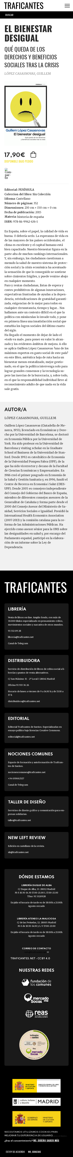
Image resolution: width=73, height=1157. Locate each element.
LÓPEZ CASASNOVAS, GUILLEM (27, 73)
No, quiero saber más (46, 1140)
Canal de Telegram (18, 643)
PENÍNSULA (26, 189)
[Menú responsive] (67, 5)
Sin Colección (41, 194)
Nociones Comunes (30, 754)
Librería (17, 609)
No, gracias (34, 1151)
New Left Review (27, 838)
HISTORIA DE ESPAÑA (30, 217)
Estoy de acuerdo (15, 1151)
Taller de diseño (27, 802)
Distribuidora (24, 661)
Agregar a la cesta (33, 154)
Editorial (18, 719)
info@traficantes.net (36, 952)
